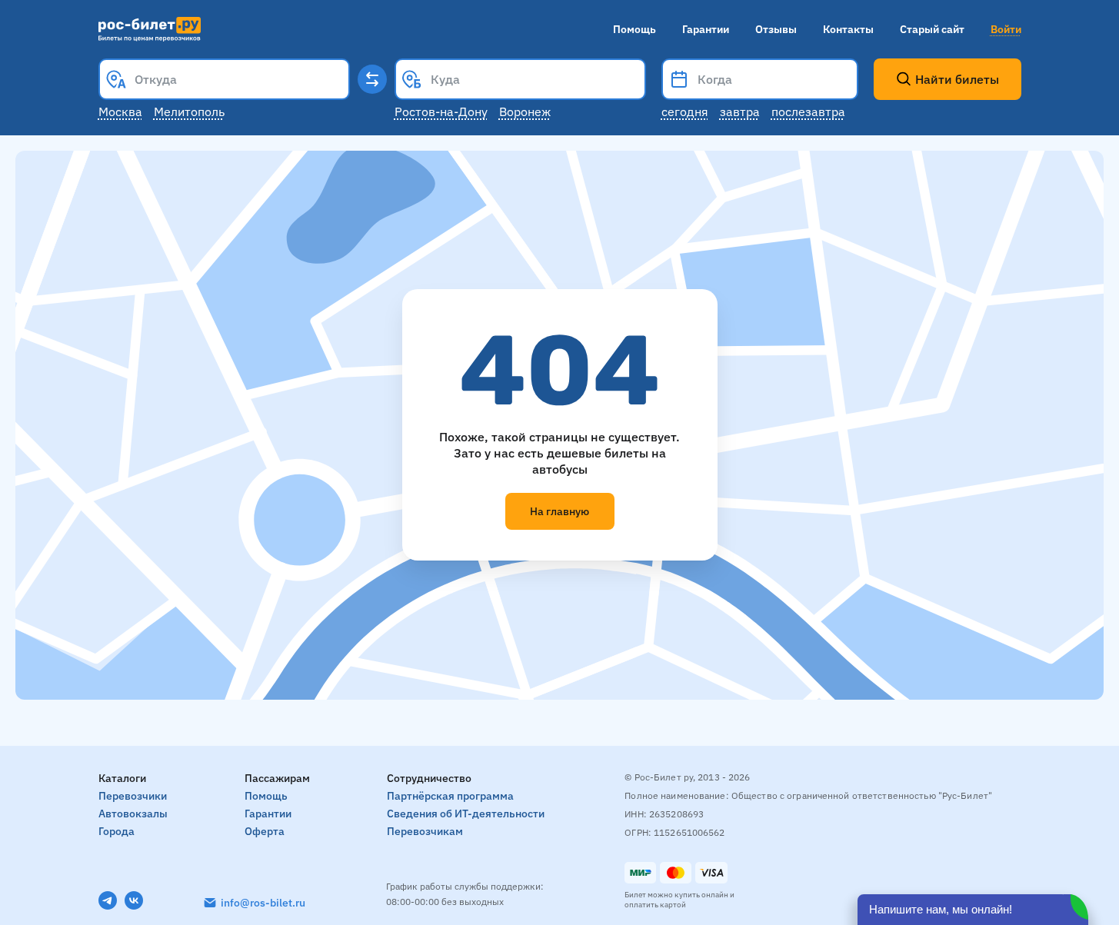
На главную (559, 511)
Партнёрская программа (450, 796)
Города (116, 831)
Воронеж (525, 111)
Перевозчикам (425, 831)
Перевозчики (132, 796)
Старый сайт (932, 29)
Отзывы (776, 29)
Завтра (740, 111)
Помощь (634, 29)
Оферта (265, 831)
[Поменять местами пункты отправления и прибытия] (372, 79)
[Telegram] (107, 900)
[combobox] (224, 79)
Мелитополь (189, 111)
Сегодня (684, 111)
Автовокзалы (133, 813)
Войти (1006, 29)
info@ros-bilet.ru (263, 903)
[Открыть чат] (973, 909)
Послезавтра (808, 111)
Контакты (848, 29)
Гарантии (705, 29)
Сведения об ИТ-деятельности (466, 813)
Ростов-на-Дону (441, 111)
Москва (120, 111)
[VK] (134, 900)
